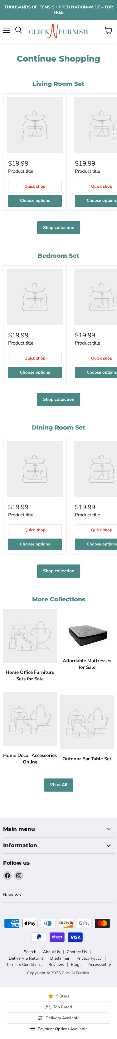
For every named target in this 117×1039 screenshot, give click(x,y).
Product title (20, 171)
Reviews (12, 895)
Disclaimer (60, 958)
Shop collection (58, 228)
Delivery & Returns (26, 958)
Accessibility (99, 964)
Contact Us (77, 952)
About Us (51, 952)
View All (58, 785)
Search (30, 952)
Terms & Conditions (23, 964)
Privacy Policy (89, 958)
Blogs (76, 964)
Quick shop (35, 186)
